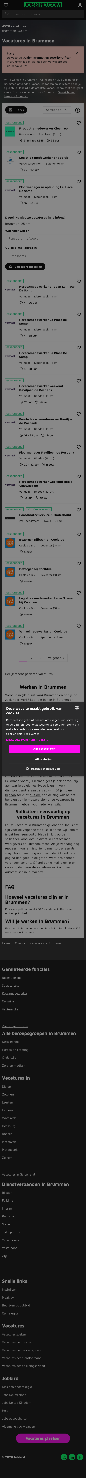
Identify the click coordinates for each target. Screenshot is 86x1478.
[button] (43, 740)
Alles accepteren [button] (44, 748)
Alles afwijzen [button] (44, 759)
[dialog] (43, 739)
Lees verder (31, 733)
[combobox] (77, 708)
